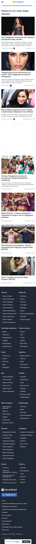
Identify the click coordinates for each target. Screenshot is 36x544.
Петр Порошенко (8, 449)
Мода (22, 382)
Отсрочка (23, 412)
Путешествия (24, 385)
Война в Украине (7, 403)
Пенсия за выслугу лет (10, 482)
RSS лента (5, 530)
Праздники (22, 428)
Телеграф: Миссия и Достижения (12, 527)
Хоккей (22, 340)
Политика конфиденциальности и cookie (14, 503)
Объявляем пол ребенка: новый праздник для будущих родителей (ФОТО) (17, 247)
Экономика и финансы (9, 328)
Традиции (23, 438)
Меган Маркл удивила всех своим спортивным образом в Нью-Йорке (17, 111)
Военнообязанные (26, 415)
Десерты (23, 476)
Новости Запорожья (9, 310)
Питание (23, 358)
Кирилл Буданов (8, 446)
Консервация (24, 470)
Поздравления (24, 397)
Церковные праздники (27, 432)
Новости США (7, 379)
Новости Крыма (7, 319)
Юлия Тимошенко (8, 452)
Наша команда (6, 521)
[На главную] (18, 2)
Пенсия (3, 464)
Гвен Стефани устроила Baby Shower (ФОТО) (14, 278)
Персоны (4, 428)
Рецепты (22, 464)
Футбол (22, 331)
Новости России (8, 382)
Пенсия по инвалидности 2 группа (10, 471)
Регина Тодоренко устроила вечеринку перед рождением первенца (14, 178)
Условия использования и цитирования (14, 509)
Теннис (22, 337)
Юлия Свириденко (8, 458)
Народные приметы (26, 435)
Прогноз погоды (25, 319)
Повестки (23, 406)
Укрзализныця (7, 346)
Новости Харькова (8, 299)
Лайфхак (23, 391)
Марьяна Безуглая (8, 455)
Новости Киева (7, 296)
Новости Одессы (8, 305)
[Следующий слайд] (34, 5)
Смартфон (6, 367)
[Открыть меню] (2, 2)
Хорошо (26, 541)
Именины (23, 446)
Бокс (21, 334)
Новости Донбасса (8, 316)
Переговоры (6, 414)
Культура (23, 388)
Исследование (24, 367)
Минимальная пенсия (9, 479)
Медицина (23, 307)
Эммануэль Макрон (9, 441)
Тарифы (5, 340)
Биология (6, 361)
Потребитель (24, 379)
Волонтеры (6, 420)
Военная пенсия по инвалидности (9, 476)
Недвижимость (7, 337)
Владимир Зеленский (9, 432)
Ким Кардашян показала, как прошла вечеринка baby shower (17, 38)
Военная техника (8, 422)
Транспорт (6, 334)
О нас (4, 500)
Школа (22, 310)
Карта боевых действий (7, 407)
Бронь (22, 409)
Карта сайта (5, 524)
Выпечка (23, 467)
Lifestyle (21, 373)
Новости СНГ (7, 385)
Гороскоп (23, 376)
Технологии (6, 355)
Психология (24, 364)
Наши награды (6, 515)
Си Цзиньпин (7, 438)
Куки (17, 541)
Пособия (23, 316)
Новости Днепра (8, 302)
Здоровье (22, 352)
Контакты (5, 518)
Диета (22, 361)
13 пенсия (6, 467)
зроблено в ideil (5, 538)
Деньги (5, 331)
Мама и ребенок (25, 355)
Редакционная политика (9, 506)
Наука (3, 352)
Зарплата (23, 296)
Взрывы (5, 411)
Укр (33, 2)
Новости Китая (7, 388)
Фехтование (24, 346)
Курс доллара (7, 343)
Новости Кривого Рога (9, 313)
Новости (4, 292)
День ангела (24, 444)
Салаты (22, 479)
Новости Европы (8, 376)
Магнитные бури (25, 394)
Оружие (5, 417)
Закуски (22, 482)
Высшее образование (27, 313)
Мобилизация (23, 403)
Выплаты (23, 302)
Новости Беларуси (8, 391)
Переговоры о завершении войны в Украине (17, 5)
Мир (2, 373)
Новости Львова (8, 307)
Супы (22, 473)
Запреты (23, 441)
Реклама (4, 512)
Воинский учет (24, 418)
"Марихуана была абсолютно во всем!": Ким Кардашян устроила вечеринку (16, 75)
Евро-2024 (23, 343)
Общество (22, 292)
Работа (22, 299)
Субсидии (23, 305)
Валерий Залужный (9, 444)
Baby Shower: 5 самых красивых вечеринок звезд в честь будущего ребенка (17, 215)
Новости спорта (24, 328)
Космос (5, 358)
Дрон (4, 364)
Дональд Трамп (7, 435)
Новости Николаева (9, 322)
